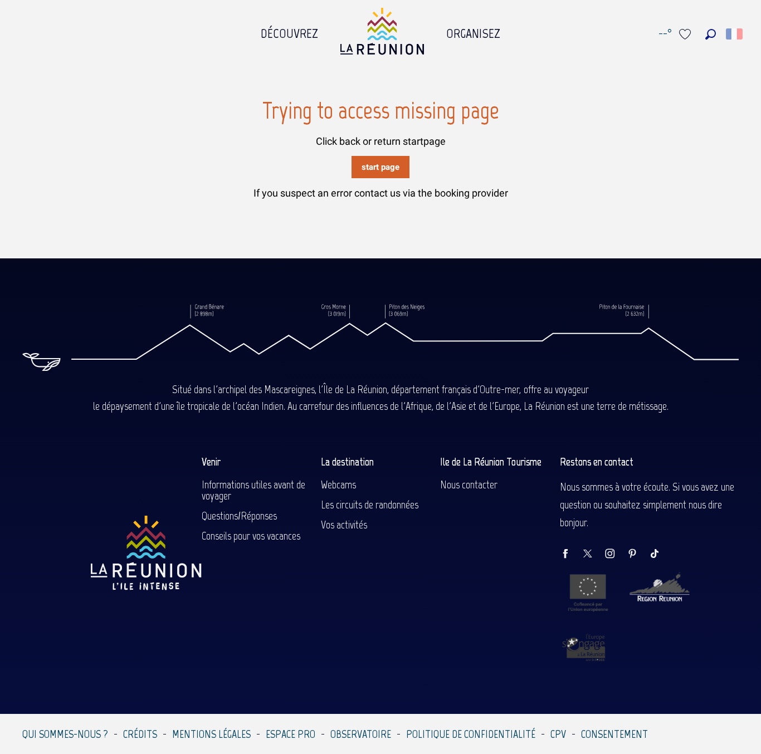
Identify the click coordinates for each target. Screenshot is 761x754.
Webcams (338, 484)
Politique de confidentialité (470, 734)
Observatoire (360, 734)
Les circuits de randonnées (369, 504)
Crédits (140, 734)
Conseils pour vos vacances (251, 535)
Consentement (614, 734)
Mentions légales (211, 734)
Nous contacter (468, 484)
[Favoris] (686, 34)
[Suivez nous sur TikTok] (660, 554)
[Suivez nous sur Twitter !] (593, 554)
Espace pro (290, 734)
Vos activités (344, 524)
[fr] (735, 34)
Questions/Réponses (239, 515)
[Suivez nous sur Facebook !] (571, 554)
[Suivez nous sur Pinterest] (638, 554)
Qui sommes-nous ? (65, 734)
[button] (710, 34)
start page (380, 167)
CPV (558, 734)
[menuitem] (289, 30)
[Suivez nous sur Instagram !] (615, 554)
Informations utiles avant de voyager (253, 490)
